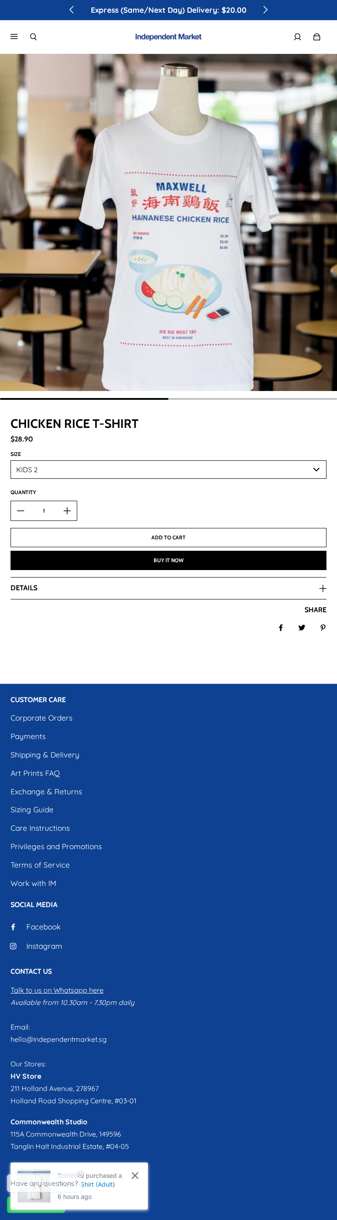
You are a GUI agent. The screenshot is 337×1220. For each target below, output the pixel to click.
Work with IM (33, 883)
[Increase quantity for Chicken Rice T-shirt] (67, 510)
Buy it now (169, 560)
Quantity (23, 492)
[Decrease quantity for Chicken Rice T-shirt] (20, 510)
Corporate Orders (41, 717)
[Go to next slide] (265, 9)
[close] (135, 1175)
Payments (28, 736)
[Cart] (316, 37)
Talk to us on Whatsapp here (57, 990)
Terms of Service (40, 864)
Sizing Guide (32, 809)
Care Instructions (40, 827)
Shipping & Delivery (45, 754)
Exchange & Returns (46, 791)
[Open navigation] (20, 37)
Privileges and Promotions (56, 846)
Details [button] (24, 588)
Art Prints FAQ (35, 773)
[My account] (297, 37)
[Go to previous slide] (72, 9)
